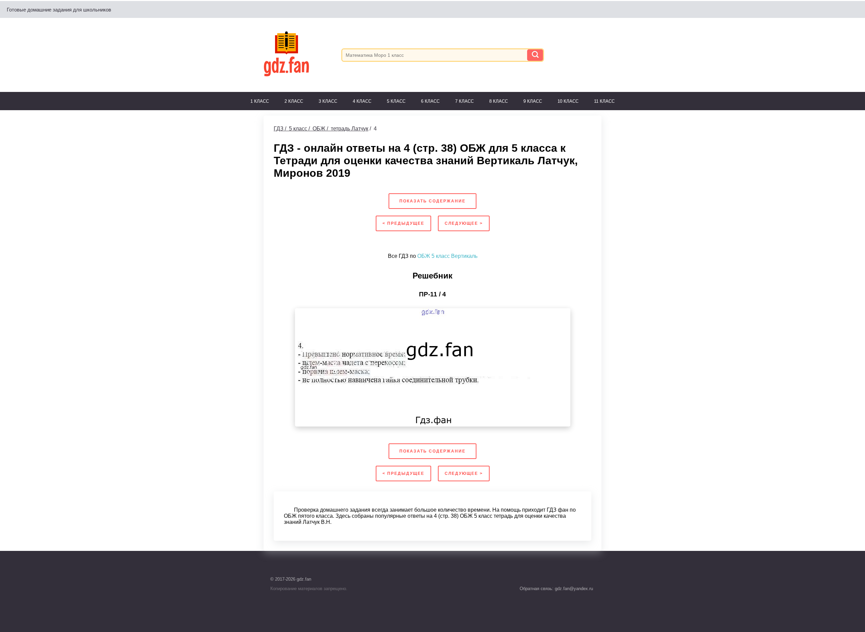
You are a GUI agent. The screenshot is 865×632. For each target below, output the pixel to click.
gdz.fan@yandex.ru (573, 588)
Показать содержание (432, 201)
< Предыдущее (403, 223)
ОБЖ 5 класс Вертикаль (447, 256)
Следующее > (464, 223)
